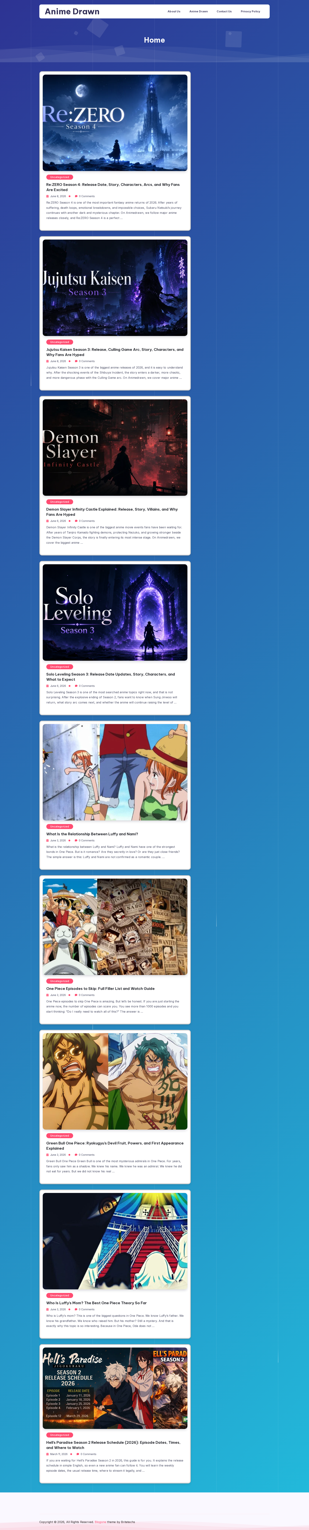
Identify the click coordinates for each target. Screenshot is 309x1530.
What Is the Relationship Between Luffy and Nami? (92, 834)
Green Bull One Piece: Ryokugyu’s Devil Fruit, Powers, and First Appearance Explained (115, 1146)
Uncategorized (59, 177)
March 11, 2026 (59, 1454)
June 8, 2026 (58, 196)
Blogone (100, 1522)
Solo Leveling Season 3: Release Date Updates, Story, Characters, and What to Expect (110, 677)
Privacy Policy (250, 11)
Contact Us (224, 11)
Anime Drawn (72, 11)
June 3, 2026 (58, 840)
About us (174, 11)
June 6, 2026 (58, 520)
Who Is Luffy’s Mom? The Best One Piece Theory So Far (96, 1302)
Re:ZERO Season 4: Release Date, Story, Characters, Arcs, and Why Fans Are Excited (113, 187)
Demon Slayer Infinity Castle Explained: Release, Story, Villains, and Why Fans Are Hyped (112, 512)
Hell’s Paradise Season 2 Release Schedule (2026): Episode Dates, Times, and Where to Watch (113, 1445)
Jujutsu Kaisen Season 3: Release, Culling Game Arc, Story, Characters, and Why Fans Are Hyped (115, 352)
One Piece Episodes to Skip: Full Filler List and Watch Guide (100, 988)
